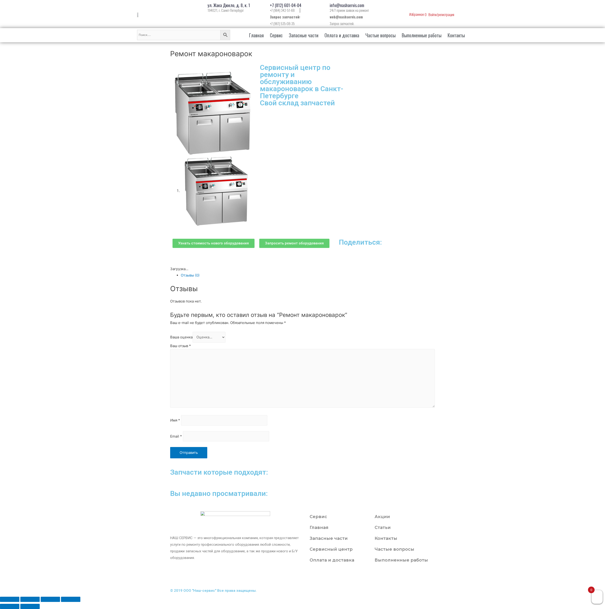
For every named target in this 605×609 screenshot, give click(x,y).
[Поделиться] (30, 599)
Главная (256, 35)
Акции (382, 516)
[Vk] (336, 576)
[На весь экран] (50, 599)
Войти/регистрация (441, 14)
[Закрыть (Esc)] (9, 599)
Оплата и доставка (341, 35)
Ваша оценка (181, 337)
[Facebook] (323, 576)
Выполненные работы (421, 35)
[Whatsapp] (349, 576)
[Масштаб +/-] (70, 599)
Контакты (456, 35)
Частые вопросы (380, 35)
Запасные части (303, 35)
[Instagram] (311, 576)
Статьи (383, 527)
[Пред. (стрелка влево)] (9, 606)
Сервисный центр (331, 549)
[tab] (308, 275)
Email (176, 436)
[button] (214, 243)
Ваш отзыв (180, 346)
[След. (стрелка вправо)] (30, 606)
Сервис (276, 35)
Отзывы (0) (190, 275)
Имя (175, 420)
